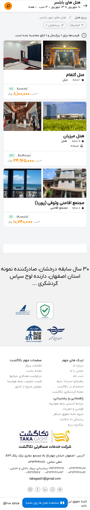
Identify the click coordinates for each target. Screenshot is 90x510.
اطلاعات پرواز (33, 366)
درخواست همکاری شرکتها (26, 376)
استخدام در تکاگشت (70, 387)
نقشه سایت (34, 371)
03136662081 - (76, 468)
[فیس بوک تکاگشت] (37, 489)
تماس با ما (76, 371)
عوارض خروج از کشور (28, 387)
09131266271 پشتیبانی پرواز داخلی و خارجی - (36, 468)
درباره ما (78, 366)
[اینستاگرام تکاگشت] (52, 489)
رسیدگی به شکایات (71, 419)
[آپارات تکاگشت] (30, 489)
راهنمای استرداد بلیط (70, 381)
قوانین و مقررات (73, 409)
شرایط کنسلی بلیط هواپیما (66, 404)
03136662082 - (76, 472)
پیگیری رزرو (75, 425)
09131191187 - (32, 472)
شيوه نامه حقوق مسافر (68, 414)
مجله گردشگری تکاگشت (67, 392)
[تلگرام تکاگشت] (59, 489)
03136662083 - (53, 472)
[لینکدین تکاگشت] (45, 489)
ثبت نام (78, 376)
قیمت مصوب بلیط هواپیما (24, 381)
